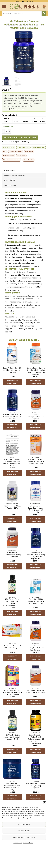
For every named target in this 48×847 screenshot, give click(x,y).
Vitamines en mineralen (11, 160)
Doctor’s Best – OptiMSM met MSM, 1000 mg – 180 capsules (12, 370)
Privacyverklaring (28, 843)
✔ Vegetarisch (38, 147)
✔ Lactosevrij (23, 147)
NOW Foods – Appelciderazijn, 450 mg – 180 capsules (12, 555)
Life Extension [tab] (10, 185)
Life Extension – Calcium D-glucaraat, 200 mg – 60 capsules (12, 417)
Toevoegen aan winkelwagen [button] (12, 381)
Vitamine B (21, 156)
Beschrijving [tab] (9, 170)
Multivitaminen (8, 156)
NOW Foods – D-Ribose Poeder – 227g (12, 507)
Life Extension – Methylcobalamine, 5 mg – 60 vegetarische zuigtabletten (36, 556)
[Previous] (5, 52)
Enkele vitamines (16, 151)
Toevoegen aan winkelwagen (20, 138)
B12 (4, 151)
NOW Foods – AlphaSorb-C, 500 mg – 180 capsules (35, 691)
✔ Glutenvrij (8, 147)
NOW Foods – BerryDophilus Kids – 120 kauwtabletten (35, 648)
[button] (44, 803)
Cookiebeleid (18, 843)
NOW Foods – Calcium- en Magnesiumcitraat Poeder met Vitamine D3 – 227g (12, 462)
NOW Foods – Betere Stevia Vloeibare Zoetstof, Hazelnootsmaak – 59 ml (12, 602)
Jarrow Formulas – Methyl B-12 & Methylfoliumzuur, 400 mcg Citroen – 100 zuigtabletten (35, 739)
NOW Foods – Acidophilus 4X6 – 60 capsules (35, 417)
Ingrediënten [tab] (9, 180)
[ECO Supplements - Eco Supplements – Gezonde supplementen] (24, 6)
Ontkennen (24, 831)
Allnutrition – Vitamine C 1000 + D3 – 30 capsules (12, 647)
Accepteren (24, 824)
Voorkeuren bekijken (24, 837)
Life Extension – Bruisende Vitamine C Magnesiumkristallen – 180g (12, 787)
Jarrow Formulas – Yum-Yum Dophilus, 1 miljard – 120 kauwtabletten (12, 692)
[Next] (42, 52)
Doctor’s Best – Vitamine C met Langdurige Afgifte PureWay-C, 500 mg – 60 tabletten (36, 371)
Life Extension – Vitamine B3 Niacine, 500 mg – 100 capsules (35, 786)
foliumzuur (29, 151)
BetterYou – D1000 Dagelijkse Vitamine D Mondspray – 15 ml (36, 601)
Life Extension (28, 160)
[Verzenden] (44, 13)
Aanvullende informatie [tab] (14, 175)
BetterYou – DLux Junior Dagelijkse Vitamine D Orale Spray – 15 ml (36, 461)
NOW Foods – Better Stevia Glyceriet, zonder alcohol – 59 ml (12, 737)
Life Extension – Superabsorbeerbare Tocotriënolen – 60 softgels (35, 509)
